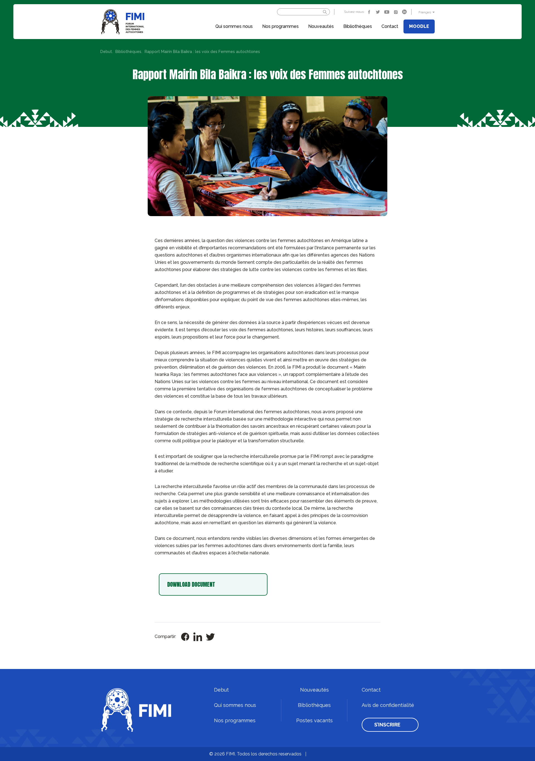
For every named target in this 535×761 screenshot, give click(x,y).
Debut (221, 690)
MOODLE (419, 26)
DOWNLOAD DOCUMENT (191, 584)
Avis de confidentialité (388, 705)
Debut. (106, 52)
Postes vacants (314, 720)
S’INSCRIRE (387, 725)
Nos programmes (280, 26)
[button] (426, 12)
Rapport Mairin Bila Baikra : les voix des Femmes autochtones (202, 52)
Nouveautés (321, 26)
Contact (389, 26)
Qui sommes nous (234, 26)
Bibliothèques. (128, 52)
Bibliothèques (357, 26)
